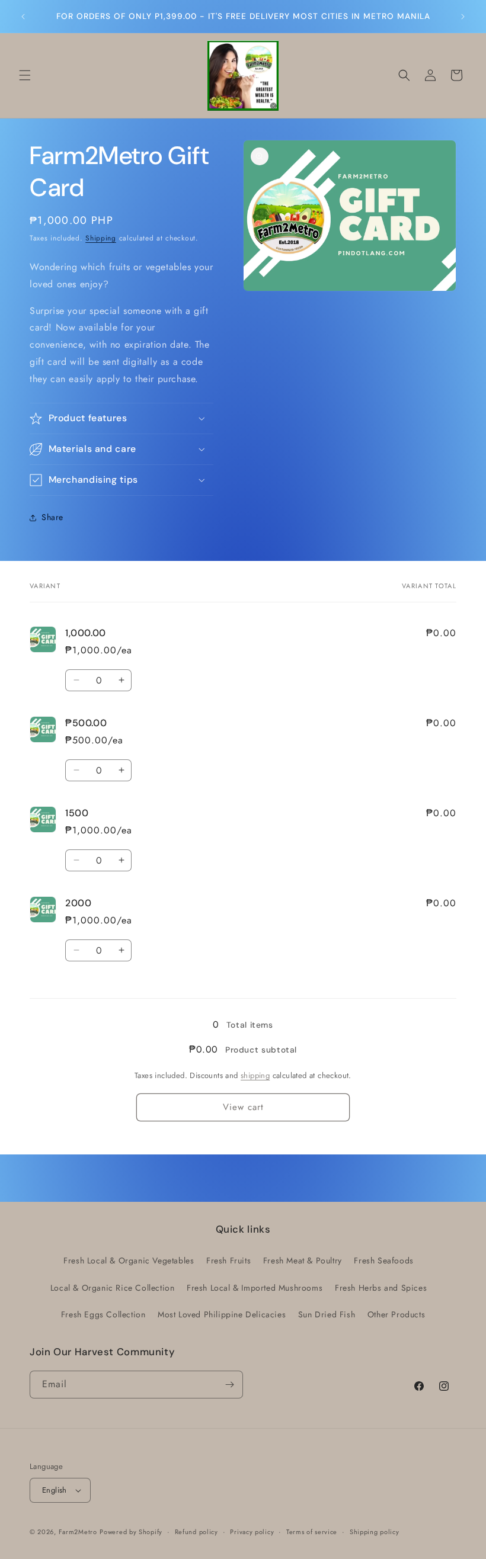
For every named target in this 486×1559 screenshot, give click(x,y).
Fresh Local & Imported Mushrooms (254, 1288)
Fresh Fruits (228, 1260)
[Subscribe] (229, 1384)
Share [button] (52, 517)
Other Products (396, 1314)
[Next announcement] (463, 17)
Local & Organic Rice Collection (112, 1288)
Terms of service (311, 1531)
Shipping (100, 238)
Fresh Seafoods (383, 1260)
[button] (25, 75)
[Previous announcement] (23, 17)
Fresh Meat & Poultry (302, 1260)
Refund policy (196, 1531)
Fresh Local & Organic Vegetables (128, 1260)
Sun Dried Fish (326, 1314)
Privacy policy (252, 1531)
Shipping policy (374, 1531)
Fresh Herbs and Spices (381, 1288)
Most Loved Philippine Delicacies (222, 1314)
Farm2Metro (78, 1531)
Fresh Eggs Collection (103, 1314)
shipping (255, 1075)
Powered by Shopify (131, 1531)
